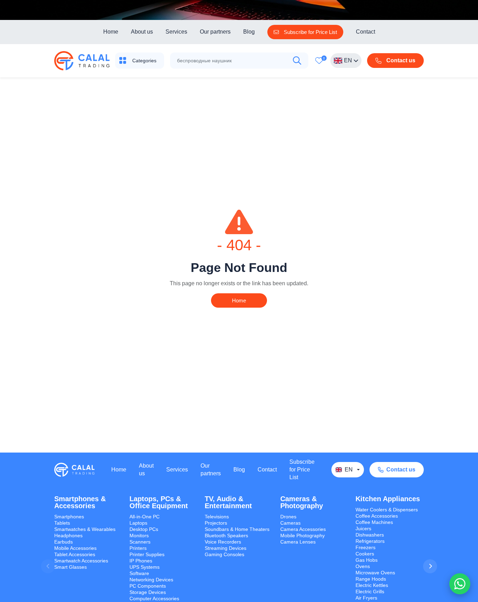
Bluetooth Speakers (226, 535)
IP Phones (140, 561)
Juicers (363, 528)
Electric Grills (370, 591)
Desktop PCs (143, 529)
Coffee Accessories (377, 516)
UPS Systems (144, 567)
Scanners (139, 542)
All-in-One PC (144, 516)
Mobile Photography (302, 535)
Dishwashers (370, 535)
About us (142, 32)
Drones (288, 516)
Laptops (138, 523)
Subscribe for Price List (302, 469)
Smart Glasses (70, 567)
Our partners (215, 32)
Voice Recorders (223, 542)
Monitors (139, 535)
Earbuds (63, 542)
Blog (249, 32)
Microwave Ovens (375, 572)
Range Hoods (371, 579)
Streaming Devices (225, 548)
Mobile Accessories (75, 548)
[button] (430, 566)
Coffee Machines (374, 522)
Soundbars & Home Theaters (237, 529)
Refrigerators (370, 541)
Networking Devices (151, 579)
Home (110, 32)
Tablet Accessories (74, 554)
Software (139, 573)
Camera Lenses (298, 542)
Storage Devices (147, 592)
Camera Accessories (303, 529)
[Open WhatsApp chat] (459, 583)
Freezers (365, 547)
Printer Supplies (146, 554)
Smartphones (69, 516)
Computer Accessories (154, 598)
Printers (138, 548)
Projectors (216, 523)
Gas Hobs (367, 560)
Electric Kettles (372, 585)
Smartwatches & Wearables (84, 529)
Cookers (365, 553)
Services (176, 32)
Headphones (68, 535)
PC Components (147, 586)
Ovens (363, 566)
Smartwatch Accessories (81, 561)
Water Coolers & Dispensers (387, 509)
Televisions (217, 516)
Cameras (290, 523)
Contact (365, 32)
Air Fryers (366, 598)
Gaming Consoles (224, 554)
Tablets (62, 523)
